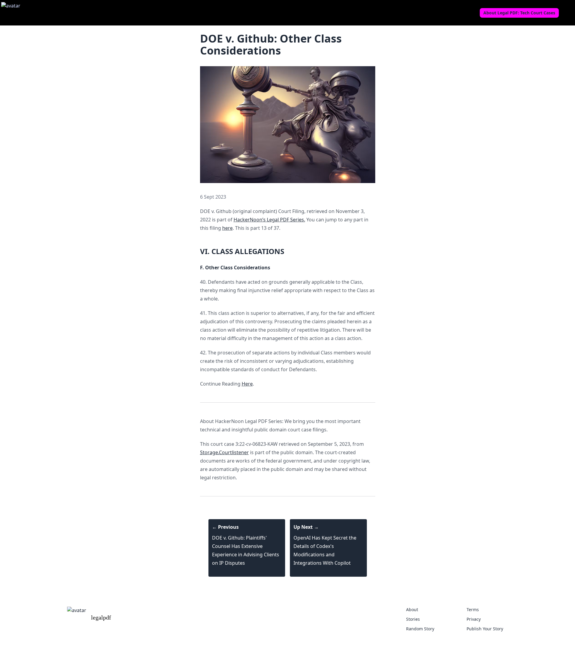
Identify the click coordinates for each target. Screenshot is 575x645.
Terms (473, 609)
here (227, 228)
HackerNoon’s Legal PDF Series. (269, 219)
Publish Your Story (485, 629)
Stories (413, 619)
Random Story (420, 629)
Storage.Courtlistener (224, 452)
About (412, 609)
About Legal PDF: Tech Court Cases (519, 13)
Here (247, 383)
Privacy (474, 619)
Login (567, 13)
